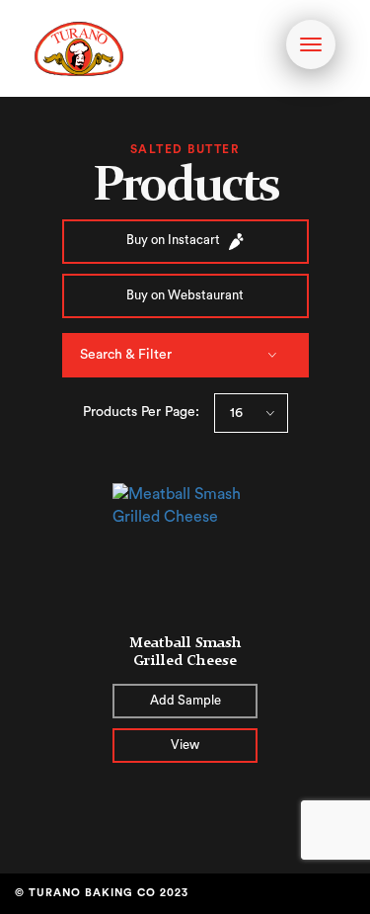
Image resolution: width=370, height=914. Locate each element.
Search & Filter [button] (126, 355)
